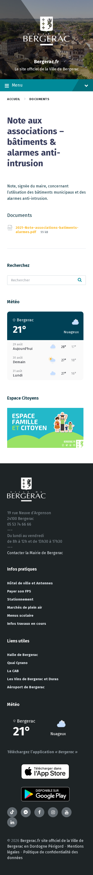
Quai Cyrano (17, 663)
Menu (17, 85)
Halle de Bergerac (22, 655)
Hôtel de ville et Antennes (30, 583)
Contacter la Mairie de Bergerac (35, 553)
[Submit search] (79, 280)
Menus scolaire (20, 615)
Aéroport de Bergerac (26, 687)
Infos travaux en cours (26, 623)
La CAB (13, 671)
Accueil (13, 99)
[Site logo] (46, 53)
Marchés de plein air (24, 607)
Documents (39, 99)
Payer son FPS (19, 591)
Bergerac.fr (46, 61)
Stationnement (20, 599)
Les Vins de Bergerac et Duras (32, 679)
